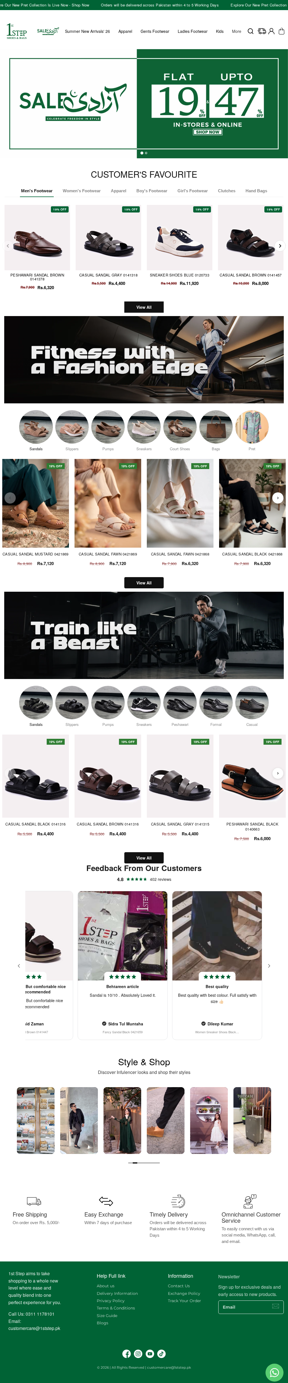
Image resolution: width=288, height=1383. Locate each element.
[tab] (142, 153)
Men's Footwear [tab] (37, 190)
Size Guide (107, 1315)
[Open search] (250, 31)
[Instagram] (138, 1354)
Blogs (102, 1322)
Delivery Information (117, 1293)
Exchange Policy (184, 1293)
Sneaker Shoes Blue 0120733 (179, 275)
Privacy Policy (111, 1300)
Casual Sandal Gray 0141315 (180, 824)
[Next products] (278, 498)
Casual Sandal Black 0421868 (252, 554)
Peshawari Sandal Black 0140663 (252, 826)
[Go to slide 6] (153, 1162)
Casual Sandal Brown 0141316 (108, 824)
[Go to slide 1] (130, 1162)
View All (144, 307)
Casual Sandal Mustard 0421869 (36, 554)
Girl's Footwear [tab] (192, 190)
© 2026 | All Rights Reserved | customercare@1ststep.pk (144, 1367)
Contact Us (179, 1285)
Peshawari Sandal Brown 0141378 (37, 277)
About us (105, 1285)
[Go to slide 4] (144, 1162)
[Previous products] (10, 498)
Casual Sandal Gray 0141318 (108, 275)
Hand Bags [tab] (256, 190)
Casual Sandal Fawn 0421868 (180, 554)
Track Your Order (184, 1300)
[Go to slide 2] (135, 1162)
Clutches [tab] (226, 190)
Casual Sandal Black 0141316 (35, 824)
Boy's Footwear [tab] (151, 190)
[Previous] (8, 246)
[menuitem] (237, 31)
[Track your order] (262, 31)
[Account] (271, 31)
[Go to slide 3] (139, 1162)
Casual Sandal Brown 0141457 (251, 275)
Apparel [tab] (118, 190)
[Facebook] (126, 1354)
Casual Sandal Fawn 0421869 (108, 554)
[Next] (280, 246)
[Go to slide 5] (148, 1162)
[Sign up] (275, 1306)
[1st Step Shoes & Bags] (144, 101)
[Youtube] (150, 1354)
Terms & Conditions (116, 1308)
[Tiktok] (161, 1354)
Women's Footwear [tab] (82, 190)
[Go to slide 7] (157, 1162)
